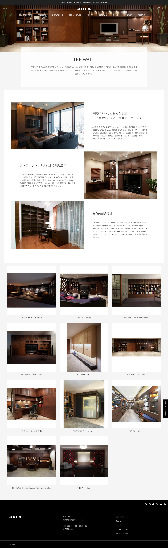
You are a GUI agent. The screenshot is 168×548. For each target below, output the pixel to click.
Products (27, 15)
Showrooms (57, 15)
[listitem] (84, 2)
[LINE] (165, 504)
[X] (157, 504)
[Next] (116, 2)
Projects (42, 15)
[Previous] (51, 2)
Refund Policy (122, 533)
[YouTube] (161, 504)
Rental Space (75, 15)
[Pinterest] (153, 504)
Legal (118, 525)
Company (103, 15)
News (115, 15)
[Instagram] (150, 504)
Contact (128, 15)
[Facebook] (146, 504)
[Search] (163, 8)
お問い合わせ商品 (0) (166, 408)
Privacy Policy (122, 529)
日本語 (5, 8)
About (90, 15)
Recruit (141, 15)
